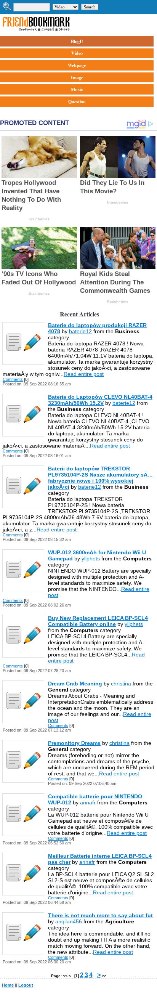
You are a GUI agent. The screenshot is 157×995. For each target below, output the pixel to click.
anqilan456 (68, 921)
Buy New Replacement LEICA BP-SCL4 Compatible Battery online (98, 621)
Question (77, 101)
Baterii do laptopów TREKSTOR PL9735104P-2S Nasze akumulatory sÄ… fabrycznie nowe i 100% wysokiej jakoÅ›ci (100, 477)
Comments (13, 379)
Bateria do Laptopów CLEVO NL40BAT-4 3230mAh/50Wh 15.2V (100, 400)
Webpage (77, 65)
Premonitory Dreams (74, 743)
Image (77, 77)
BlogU (77, 41)
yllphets (91, 558)
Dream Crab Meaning (75, 683)
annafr (88, 802)
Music (77, 89)
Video (77, 53)
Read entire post (84, 374)
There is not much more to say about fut (100, 915)
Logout (25, 985)
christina (121, 683)
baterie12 (80, 331)
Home (8, 985)
